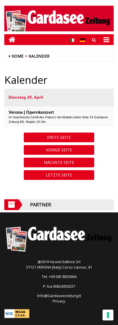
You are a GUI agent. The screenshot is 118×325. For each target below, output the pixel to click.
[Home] (9, 39)
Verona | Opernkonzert (31, 112)
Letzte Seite (59, 175)
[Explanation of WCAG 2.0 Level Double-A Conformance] (17, 313)
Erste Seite (59, 137)
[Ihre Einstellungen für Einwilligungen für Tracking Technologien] (108, 315)
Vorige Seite (59, 150)
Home (17, 56)
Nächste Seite (59, 162)
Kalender (39, 56)
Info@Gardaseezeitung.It (59, 295)
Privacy (59, 301)
